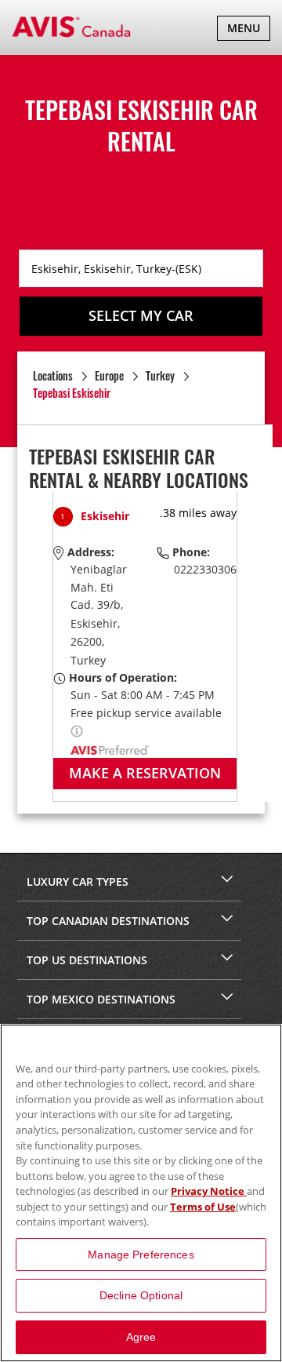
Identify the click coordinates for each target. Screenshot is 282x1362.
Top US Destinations (87, 959)
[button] (76, 730)
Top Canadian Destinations (108, 920)
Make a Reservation (145, 772)
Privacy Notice (209, 1191)
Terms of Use (203, 1207)
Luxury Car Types (77, 881)
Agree (141, 1337)
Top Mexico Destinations (101, 999)
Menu (248, 30)
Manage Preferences (141, 1254)
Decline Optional (141, 1295)
